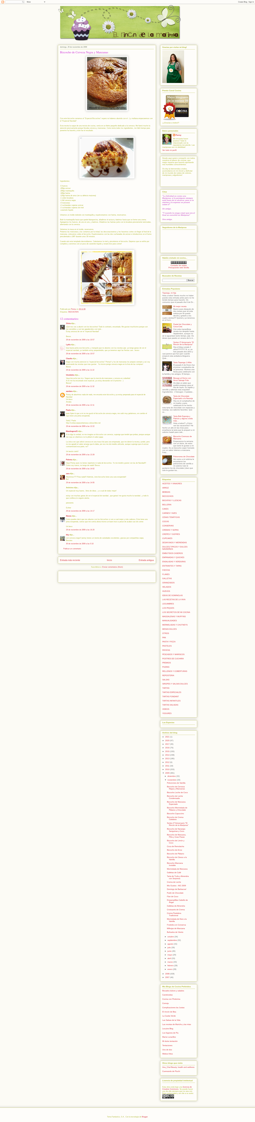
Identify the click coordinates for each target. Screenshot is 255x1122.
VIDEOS (165, 709)
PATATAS (166, 650)
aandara (69, 391)
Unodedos (70, 375)
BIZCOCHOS (73, 312)
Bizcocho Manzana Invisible (175, 864)
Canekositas (167, 995)
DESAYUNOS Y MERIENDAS (174, 542)
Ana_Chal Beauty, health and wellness (178, 1067)
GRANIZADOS (168, 583)
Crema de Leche (174, 882)
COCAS (165, 521)
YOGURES (166, 713)
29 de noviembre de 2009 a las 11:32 (80, 386)
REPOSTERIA (168, 675)
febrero (170, 965)
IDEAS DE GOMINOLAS (172, 595)
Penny (178, 135)
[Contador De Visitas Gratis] (179, 263)
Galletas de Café (174, 872)
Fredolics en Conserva (176, 925)
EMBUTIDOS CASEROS (172, 553)
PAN (164, 637)
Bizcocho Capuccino (175, 813)
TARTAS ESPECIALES (171, 692)
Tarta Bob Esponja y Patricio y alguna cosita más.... (183, 418)
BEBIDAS (166, 492)
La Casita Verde (169, 1016)
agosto (170, 944)
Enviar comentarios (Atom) (112, 567)
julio (169, 947)
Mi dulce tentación (170, 1041)
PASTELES (167, 646)
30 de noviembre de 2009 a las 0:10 (80, 544)
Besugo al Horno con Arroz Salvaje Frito (182, 379)
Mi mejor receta (179, 306)
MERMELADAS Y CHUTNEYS (175, 625)
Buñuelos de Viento (175, 932)
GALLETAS (167, 578)
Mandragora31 (72, 431)
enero (170, 969)
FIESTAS (166, 570)
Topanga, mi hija (169, 293)
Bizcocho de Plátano (175, 854)
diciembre (171, 776)
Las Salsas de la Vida (171, 1020)
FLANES (165, 574)
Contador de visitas (179, 265)
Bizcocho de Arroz (174, 850)
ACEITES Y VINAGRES (172, 483)
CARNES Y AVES (169, 513)
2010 (167, 769)
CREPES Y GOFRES (171, 534)
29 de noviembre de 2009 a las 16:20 (80, 530)
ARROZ (165, 488)
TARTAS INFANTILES (171, 701)
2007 (167, 977)
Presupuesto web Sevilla (178, 267)
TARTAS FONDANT (170, 696)
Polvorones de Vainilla (176, 783)
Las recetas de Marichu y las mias (176, 1024)
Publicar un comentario (72, 549)
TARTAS (165, 688)
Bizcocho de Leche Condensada (175, 797)
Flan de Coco (172, 896)
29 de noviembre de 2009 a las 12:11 (80, 405)
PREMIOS (166, 663)
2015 (167, 751)
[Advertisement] (75, 576)
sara (67, 474)
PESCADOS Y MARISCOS (173, 654)
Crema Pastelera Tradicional (174, 914)
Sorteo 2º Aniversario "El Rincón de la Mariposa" (183, 343)
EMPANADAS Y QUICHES (173, 557)
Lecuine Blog (167, 1029)
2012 (167, 762)
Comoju (165, 1003)
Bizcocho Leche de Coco (177, 792)
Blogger (145, 1117)
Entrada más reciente (70, 560)
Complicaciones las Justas (173, 1007)
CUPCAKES (167, 538)
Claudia (69, 359)
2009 (167, 773)
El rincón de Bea (169, 1012)
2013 (167, 758)
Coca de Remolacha (175, 846)
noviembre (172, 780)
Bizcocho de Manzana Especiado (176, 803)
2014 (167, 755)
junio (169, 951)
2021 (167, 737)
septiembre (172, 940)
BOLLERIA (166, 505)
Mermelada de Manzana (177, 869)
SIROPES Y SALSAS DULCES (175, 684)
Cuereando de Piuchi (171, 1071)
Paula (68, 410)
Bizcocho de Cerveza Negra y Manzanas (176, 788)
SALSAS (165, 680)
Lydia (68, 345)
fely (67, 535)
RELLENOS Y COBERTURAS (174, 671)
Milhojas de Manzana (176, 928)
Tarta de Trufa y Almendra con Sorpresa (178, 877)
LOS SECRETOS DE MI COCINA (176, 612)
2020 (167, 740)
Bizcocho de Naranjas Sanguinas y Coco (176, 830)
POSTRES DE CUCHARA (173, 659)
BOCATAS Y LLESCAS (171, 500)
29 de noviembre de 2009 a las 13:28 (80, 455)
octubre (170, 937)
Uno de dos (167, 1050)
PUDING (165, 667)
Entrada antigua (146, 560)
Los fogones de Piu (170, 1033)
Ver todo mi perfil (169, 150)
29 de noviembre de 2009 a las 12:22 (80, 426)
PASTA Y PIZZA (168, 642)
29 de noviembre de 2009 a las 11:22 (80, 370)
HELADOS (166, 587)
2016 (167, 748)
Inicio (109, 560)
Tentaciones (167, 1045)
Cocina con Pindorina (171, 999)
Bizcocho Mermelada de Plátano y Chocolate (177, 809)
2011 (167, 766)
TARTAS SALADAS (170, 705)
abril (169, 958)
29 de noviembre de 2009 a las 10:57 (80, 340)
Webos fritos (167, 1054)
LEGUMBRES (168, 604)
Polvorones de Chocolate (183, 456)
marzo (170, 962)
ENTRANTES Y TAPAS (171, 566)
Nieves (68, 516)
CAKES (165, 509)
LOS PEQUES (168, 608)
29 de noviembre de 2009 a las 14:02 (80, 469)
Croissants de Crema (176, 910)
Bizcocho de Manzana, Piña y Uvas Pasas (176, 836)
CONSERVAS (168, 526)
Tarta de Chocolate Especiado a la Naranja (183, 397)
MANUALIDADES (169, 621)
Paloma (69, 460)
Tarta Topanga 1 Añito (182, 362)
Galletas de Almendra (176, 906)
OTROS (165, 633)
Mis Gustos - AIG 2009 (176, 886)
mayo (170, 955)
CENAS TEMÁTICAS (171, 517)
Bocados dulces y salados (173, 991)
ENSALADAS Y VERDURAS (174, 562)
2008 (167, 974)
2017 (167, 744)
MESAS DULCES (169, 629)
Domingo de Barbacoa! (176, 889)
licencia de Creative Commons (177, 1088)
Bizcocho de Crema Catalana (175, 818)
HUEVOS (166, 591)
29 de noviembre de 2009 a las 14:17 (80, 511)
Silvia (68, 323)
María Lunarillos (169, 1037)
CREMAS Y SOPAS (170, 530)
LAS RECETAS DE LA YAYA (173, 599)
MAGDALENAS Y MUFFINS (174, 616)
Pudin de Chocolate (175, 893)
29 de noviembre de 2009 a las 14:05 (80, 483)
